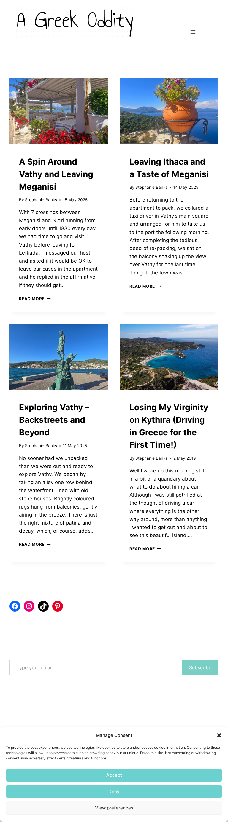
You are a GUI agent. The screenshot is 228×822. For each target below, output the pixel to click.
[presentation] (59, 111)
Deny (114, 791)
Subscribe (200, 667)
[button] (219, 735)
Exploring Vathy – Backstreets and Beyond (54, 419)
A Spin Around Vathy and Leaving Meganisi (56, 174)
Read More (35, 298)
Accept (114, 775)
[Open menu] (192, 32)
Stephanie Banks (41, 199)
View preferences (114, 808)
